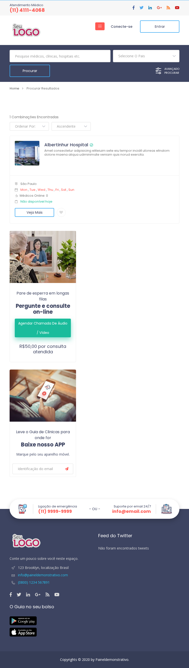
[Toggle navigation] (100, 26)
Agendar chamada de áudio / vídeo (42, 328)
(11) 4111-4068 (27, 10)
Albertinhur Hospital (66, 145)
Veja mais (35, 212)
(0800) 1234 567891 (34, 582)
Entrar (160, 26)
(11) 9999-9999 (55, 511)
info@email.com (131, 511)
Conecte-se (121, 26)
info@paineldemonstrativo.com (42, 575)
